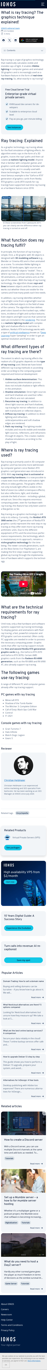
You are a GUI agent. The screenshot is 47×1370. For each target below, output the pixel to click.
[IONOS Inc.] (23, 1339)
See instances (14, 127)
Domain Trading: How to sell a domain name (23, 981)
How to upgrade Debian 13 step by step (21, 1057)
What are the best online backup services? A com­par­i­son (23, 1032)
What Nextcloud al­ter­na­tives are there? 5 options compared (22, 1006)
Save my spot (23, 960)
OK (6, 1365)
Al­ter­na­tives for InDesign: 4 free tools (21, 1080)
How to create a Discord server (23, 1140)
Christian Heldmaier (14, 780)
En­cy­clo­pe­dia (22, 813)
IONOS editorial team (10, 28)
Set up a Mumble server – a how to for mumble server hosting (21, 1201)
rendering (30, 319)
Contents (11, 51)
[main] (23, 440)
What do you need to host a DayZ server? (21, 1263)
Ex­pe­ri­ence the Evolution (18, 928)
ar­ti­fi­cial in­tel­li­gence (20, 332)
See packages (13, 847)
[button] (23, 883)
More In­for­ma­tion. (34, 1361)
